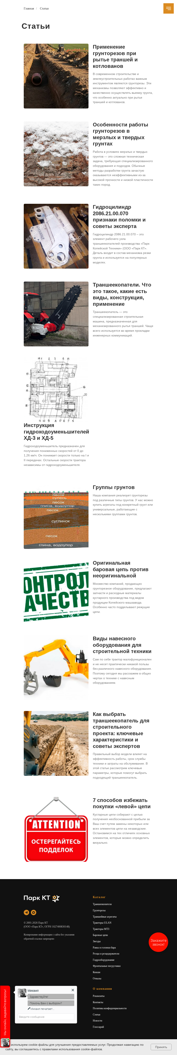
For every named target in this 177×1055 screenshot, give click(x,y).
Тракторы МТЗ (101, 929)
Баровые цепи (100, 935)
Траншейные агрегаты (105, 916)
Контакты (98, 1002)
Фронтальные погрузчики (106, 965)
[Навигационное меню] (168, 8)
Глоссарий (98, 1026)
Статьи (44, 8)
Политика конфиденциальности (109, 1008)
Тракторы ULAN (102, 922)
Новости (97, 1020)
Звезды (97, 941)
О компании (102, 988)
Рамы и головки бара (104, 947)
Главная (29, 8)
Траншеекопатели (102, 904)
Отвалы (97, 978)
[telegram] (26, 912)
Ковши (96, 972)
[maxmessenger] (33, 912)
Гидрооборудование (103, 959)
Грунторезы (99, 910)
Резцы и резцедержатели (106, 953)
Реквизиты (98, 996)
